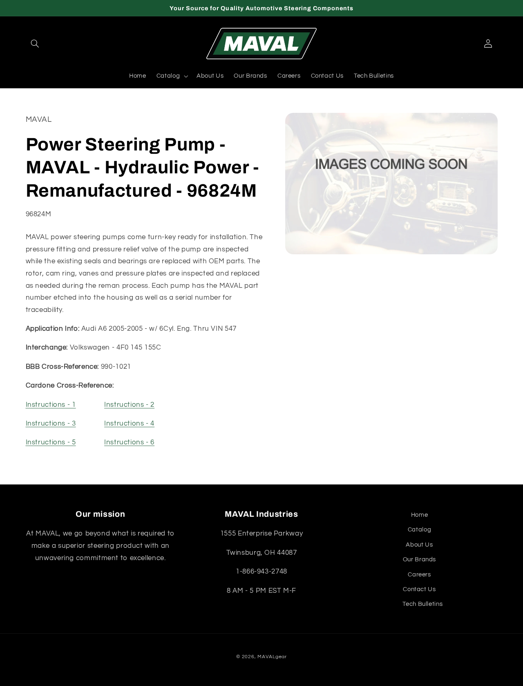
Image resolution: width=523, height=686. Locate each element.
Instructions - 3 (51, 424)
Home (419, 515)
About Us (419, 545)
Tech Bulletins (422, 604)
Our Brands (419, 559)
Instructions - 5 (51, 442)
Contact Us (419, 589)
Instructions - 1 (51, 404)
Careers (419, 575)
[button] (35, 43)
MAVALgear (272, 657)
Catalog (419, 530)
